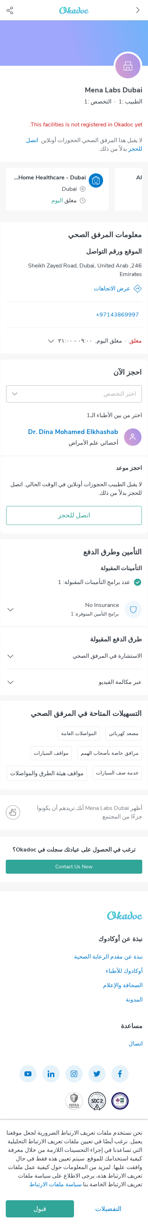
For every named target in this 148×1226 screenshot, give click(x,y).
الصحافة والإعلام (123, 985)
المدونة (134, 1000)
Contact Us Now (74, 866)
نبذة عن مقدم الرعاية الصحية (108, 957)
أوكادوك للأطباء (124, 971)
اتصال (136, 1044)
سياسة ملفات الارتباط (55, 1184)
